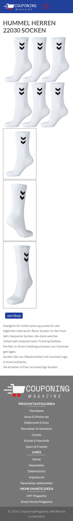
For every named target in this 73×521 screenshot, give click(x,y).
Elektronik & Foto (36, 422)
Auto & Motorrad (36, 416)
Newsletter (36, 465)
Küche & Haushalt (36, 440)
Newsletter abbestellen (36, 483)
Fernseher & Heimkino (36, 428)
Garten (37, 434)
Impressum (36, 477)
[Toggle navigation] (46, 6)
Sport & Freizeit (36, 446)
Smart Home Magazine (36, 501)
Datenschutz (36, 471)
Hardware (37, 410)
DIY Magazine (36, 496)
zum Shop (14, 315)
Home (36, 459)
